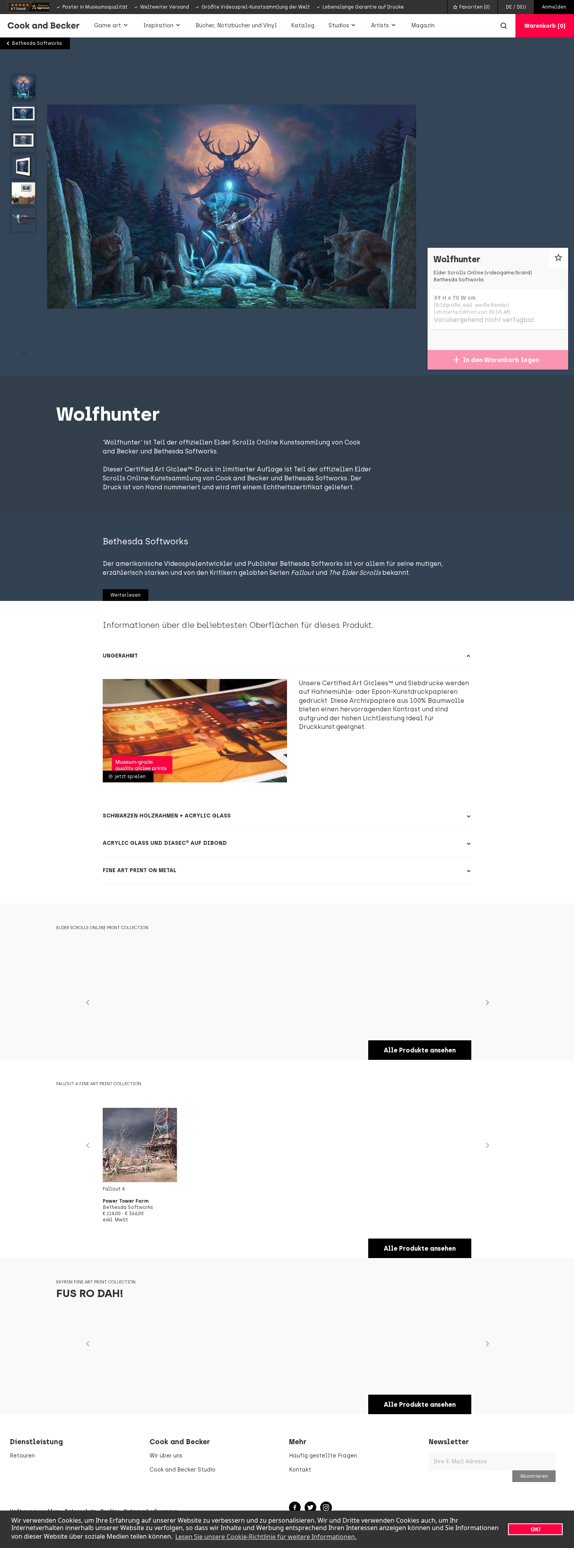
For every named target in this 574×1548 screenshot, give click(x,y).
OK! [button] (535, 1529)
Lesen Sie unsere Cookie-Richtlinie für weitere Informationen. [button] (266, 1536)
